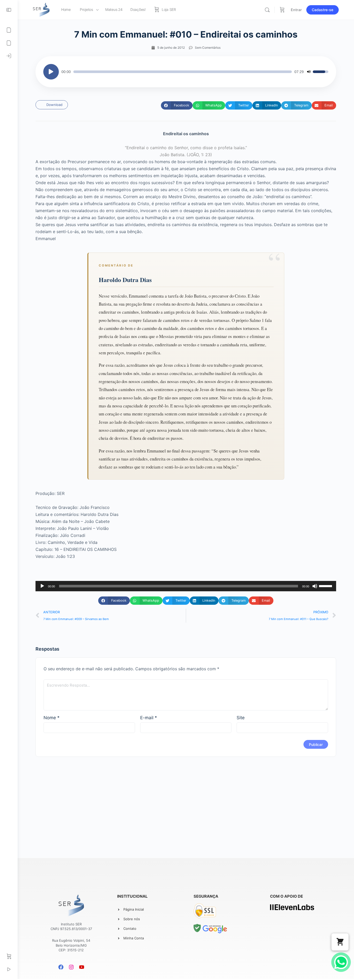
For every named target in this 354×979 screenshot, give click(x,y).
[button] (176, 105)
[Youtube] (81, 967)
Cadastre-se (322, 10)
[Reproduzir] (51, 72)
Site (241, 717)
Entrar (296, 10)
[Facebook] (60, 967)
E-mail (148, 717)
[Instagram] (71, 967)
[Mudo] (308, 71)
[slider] (182, 71)
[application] (185, 72)
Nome (52, 717)
